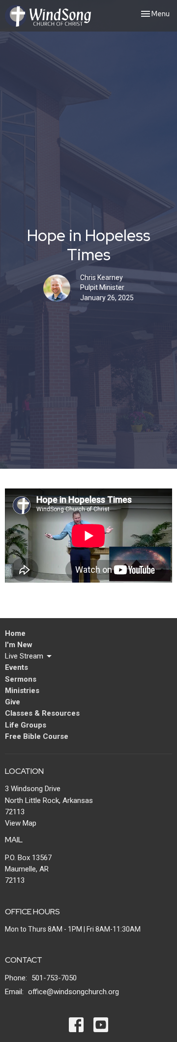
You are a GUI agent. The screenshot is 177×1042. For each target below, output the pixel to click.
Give (12, 701)
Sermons (20, 679)
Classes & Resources (42, 713)
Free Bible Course (36, 736)
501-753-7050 (54, 977)
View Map (20, 823)
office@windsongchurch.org (73, 991)
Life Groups (25, 725)
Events (16, 667)
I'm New (18, 644)
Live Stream (24, 656)
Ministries (22, 690)
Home (15, 633)
